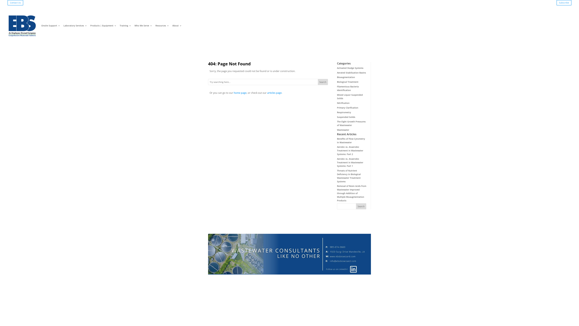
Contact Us (15, 2)
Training (124, 25)
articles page (274, 92)
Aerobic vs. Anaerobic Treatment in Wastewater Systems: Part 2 (350, 150)
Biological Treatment (347, 81)
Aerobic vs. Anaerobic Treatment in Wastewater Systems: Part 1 (350, 162)
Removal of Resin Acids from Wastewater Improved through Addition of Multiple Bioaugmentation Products (351, 193)
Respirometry (344, 112)
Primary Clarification (347, 107)
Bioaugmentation (346, 77)
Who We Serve (141, 25)
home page (240, 92)
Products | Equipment (101, 25)
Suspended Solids (346, 117)
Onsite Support (49, 25)
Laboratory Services (73, 25)
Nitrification (343, 103)
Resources (160, 25)
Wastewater (343, 129)
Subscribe (564, 2)
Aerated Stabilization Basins (351, 72)
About (175, 25)
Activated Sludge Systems (350, 68)
